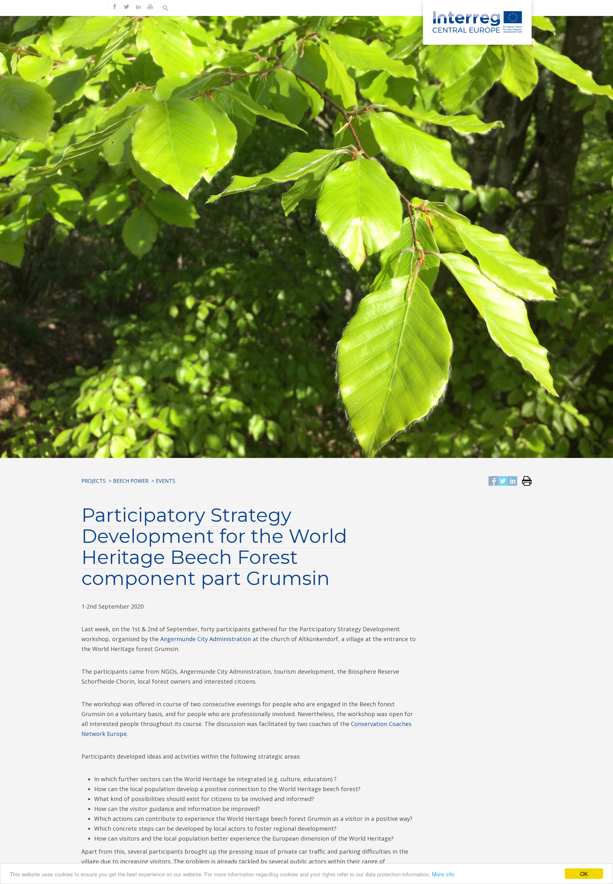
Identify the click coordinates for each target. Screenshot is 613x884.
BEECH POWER (130, 480)
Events (165, 480)
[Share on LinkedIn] (512, 481)
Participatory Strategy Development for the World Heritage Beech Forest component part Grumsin (214, 546)
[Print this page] (524, 481)
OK (584, 874)
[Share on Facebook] (493, 481)
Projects (93, 480)
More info (443, 874)
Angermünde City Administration (205, 639)
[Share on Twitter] (503, 481)
